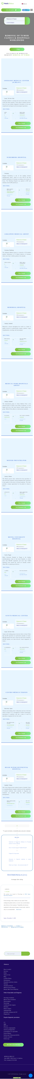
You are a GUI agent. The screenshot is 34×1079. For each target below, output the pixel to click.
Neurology (6, 1003)
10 (17, 848)
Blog (5, 976)
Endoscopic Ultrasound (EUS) (11, 1035)
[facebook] (5, 1053)
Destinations (7, 980)
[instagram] (18, 1053)
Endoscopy (6, 1038)
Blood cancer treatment (10, 999)
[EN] (22, 3)
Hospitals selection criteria (10, 982)
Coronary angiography (9, 1028)
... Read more (18, 909)
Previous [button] (1, 168)
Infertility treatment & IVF (10, 1012)
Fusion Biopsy (7, 1033)
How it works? (7, 969)
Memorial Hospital (16, 307)
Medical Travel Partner (9, 987)
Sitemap (6, 984)
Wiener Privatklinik (16, 460)
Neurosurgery (7, 1001)
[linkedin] (14, 1053)
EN (24, 4)
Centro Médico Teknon (17, 692)
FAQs (5, 973)
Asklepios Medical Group (16, 234)
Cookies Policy (7, 978)
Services (6, 971)
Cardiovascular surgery (10, 1005)
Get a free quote (10, 10)
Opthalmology (7, 1010)
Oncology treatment (9, 997)
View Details (21, 123)
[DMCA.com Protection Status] (17, 1078)
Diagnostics (7, 1014)
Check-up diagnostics (9, 1029)
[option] (8, 92)
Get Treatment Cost (21, 127)
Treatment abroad (8, 985)
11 (17, 850)
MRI (5, 1024)
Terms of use (7, 974)
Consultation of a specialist (11, 1031)
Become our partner (13, 1044)
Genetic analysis (8, 1037)
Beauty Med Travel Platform (11, 989)
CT (4, 1022)
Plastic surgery (7, 1008)
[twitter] (9, 1053)
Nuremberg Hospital (16, 157)
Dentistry (6, 1006)
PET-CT (6, 1026)
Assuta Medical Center (16, 615)
